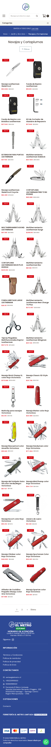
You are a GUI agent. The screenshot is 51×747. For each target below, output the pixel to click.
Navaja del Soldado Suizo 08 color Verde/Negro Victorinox (13, 483)
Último (33, 610)
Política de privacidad (12, 661)
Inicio (5, 34)
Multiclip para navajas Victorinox (11, 412)
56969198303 (11, 684)
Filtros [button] (26, 49)
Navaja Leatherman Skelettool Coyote (10, 191)
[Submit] (37, 16)
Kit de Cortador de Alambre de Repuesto (36, 120)
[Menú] (3, 16)
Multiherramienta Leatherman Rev (34, 264)
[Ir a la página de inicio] (25, 6)
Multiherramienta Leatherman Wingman (36, 339)
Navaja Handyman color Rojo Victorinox (37, 447)
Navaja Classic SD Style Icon (37, 376)
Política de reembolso (12, 658)
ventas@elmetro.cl (13, 677)
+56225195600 (12, 680)
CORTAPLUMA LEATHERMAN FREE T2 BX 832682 (36, 192)
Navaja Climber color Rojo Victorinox (11, 555)
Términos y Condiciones (13, 655)
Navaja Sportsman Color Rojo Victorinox (37, 555)
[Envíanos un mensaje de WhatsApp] (46, 742)
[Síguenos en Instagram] (13, 639)
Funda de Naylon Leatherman (33, 85)
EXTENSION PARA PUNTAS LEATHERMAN (12, 156)
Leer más (34, 29)
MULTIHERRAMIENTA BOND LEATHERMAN (13, 228)
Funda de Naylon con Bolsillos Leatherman (11, 120)
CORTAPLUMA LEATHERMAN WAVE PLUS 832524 (12, 265)
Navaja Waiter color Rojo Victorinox (37, 412)
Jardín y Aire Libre (18, 34)
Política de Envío (9, 665)
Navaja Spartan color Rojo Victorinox (36, 591)
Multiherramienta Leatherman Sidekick (35, 156)
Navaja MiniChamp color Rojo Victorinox (37, 482)
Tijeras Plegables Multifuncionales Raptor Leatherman (12, 340)
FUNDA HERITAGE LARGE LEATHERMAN (11, 301)
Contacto (7, 706)
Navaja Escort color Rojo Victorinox (12, 520)
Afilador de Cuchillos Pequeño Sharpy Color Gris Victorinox (11, 592)
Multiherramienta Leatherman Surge (34, 228)
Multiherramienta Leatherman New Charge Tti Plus (37, 302)
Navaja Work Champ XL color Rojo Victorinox (12, 376)
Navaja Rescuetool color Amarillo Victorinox (12, 447)
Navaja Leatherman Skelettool (10, 85)
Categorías (7, 23)
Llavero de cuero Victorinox (33, 520)
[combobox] (24, 16)
